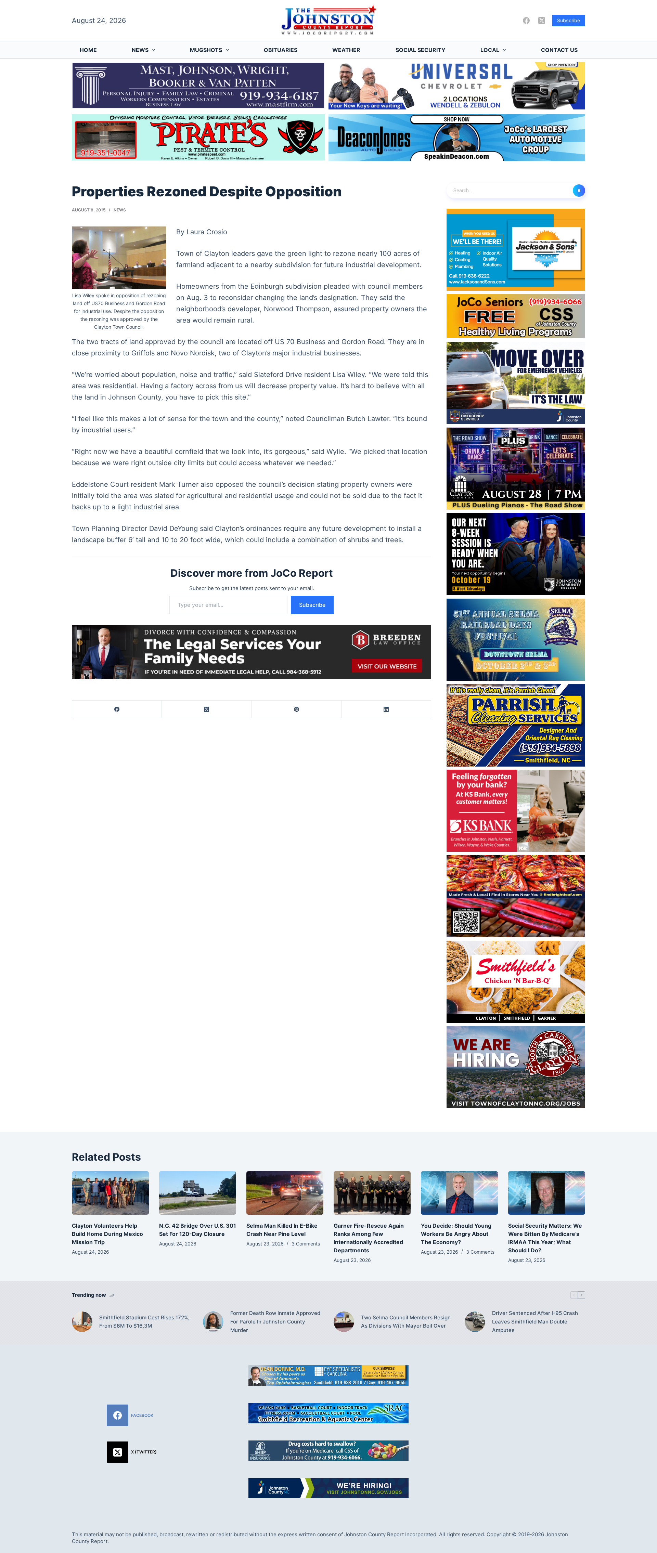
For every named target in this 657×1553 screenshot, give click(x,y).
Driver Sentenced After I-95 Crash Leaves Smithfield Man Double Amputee (535, 1321)
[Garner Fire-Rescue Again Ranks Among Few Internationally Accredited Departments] (372, 1193)
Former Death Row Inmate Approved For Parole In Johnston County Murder (275, 1321)
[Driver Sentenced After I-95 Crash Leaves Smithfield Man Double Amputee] (475, 1321)
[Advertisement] (525, 1413)
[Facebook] (526, 20)
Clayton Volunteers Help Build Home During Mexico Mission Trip (107, 1233)
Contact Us (559, 50)
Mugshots (206, 50)
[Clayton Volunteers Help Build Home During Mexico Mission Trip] (110, 1193)
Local (489, 50)
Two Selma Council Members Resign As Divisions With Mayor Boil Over (406, 1321)
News (140, 50)
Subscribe (568, 20)
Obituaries (280, 50)
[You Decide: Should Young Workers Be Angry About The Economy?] (459, 1193)
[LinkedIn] (386, 709)
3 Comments (306, 1244)
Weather (346, 50)
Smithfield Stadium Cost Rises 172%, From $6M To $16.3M (144, 1321)
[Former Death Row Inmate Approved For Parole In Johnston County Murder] (213, 1321)
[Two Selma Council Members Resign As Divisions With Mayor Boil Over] (344, 1321)
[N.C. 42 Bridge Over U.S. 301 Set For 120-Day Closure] (197, 1193)
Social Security (421, 50)
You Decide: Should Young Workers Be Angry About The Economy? (456, 1233)
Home (88, 50)
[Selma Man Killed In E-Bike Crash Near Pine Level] (284, 1193)
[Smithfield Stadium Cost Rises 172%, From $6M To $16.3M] (82, 1321)
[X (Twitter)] (541, 20)
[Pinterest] (297, 709)
